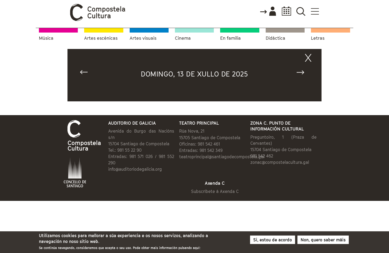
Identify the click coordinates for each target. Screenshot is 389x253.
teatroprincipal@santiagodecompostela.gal (221, 156)
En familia (230, 38)
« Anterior (86, 73)
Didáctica (275, 38)
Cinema (183, 38)
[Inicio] (98, 19)
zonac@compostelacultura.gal (279, 162)
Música (46, 38)
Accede (268, 12)
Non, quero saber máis (323, 239)
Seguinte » (303, 73)
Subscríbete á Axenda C (215, 191)
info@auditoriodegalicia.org (135, 169)
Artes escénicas (100, 38)
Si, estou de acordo (272, 239)
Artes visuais (143, 38)
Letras (317, 38)
